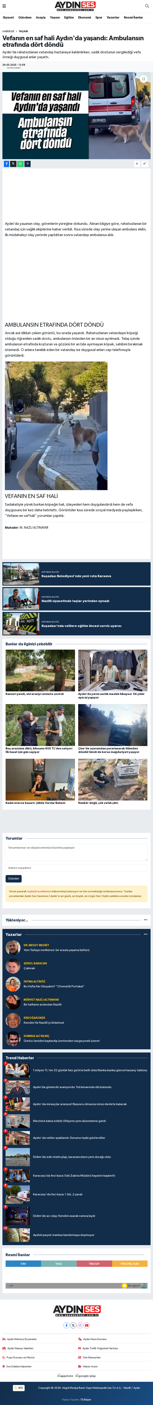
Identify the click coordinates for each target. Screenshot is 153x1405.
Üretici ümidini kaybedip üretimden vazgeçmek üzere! (62, 1041)
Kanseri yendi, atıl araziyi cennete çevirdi (35, 693)
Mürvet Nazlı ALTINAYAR (41, 999)
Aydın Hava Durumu (95, 1339)
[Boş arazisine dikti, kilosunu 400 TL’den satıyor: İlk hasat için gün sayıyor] (40, 725)
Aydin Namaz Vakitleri (20, 1348)
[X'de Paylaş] (13, 164)
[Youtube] (87, 1325)
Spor (98, 17)
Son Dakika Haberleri (19, 1366)
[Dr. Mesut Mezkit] (13, 947)
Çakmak (29, 968)
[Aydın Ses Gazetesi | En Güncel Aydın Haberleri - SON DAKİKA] (75, 6)
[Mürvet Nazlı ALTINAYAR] (13, 1002)
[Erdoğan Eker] (13, 1020)
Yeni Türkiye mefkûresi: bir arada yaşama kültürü (56, 950)
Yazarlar (113, 17)
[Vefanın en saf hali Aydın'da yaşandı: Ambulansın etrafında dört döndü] (76, 115)
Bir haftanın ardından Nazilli (43, 1004)
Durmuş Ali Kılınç (36, 1036)
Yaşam (55, 17)
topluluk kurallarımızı (39, 891)
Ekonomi (84, 17)
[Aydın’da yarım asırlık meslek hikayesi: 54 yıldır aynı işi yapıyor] (113, 670)
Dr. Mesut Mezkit (36, 945)
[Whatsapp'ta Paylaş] (20, 164)
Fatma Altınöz (34, 981)
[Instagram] (80, 1325)
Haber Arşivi (90, 1366)
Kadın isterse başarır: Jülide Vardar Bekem (35, 802)
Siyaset (8, 17)
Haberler (8, 31)
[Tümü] (145, 920)
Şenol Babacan (35, 963)
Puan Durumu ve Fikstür (21, 1357)
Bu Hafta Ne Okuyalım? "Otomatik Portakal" (54, 986)
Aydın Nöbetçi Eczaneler (22, 1339)
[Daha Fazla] (27, 164)
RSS (20, 1387)
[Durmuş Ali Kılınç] (13, 1038)
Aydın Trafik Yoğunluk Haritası (100, 1348)
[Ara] (147, 6)
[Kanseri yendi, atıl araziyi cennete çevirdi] (40, 670)
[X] (73, 1325)
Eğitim (69, 17)
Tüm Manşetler (91, 1357)
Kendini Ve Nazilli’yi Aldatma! (44, 1022)
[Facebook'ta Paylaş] (6, 164)
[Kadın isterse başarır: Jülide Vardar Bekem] (40, 779)
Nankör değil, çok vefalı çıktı (98, 802)
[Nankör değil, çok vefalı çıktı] (113, 779)
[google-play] (86, 1376)
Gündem (24, 17)
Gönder (13, 878)
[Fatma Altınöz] (13, 984)
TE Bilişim (85, 1399)
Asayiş (41, 17)
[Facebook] (66, 1325)
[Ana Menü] (4, 6)
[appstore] (66, 1376)
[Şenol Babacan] (13, 965)
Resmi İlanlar (133, 17)
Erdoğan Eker (34, 1018)
